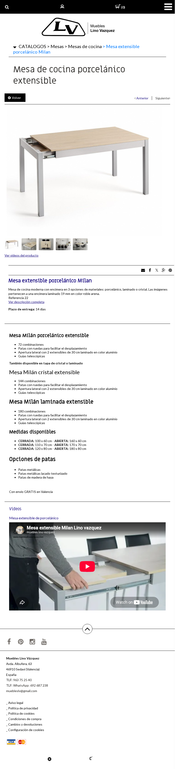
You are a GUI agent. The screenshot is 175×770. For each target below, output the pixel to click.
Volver (16, 98)
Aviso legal (15, 703)
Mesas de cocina (83, 46)
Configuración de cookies (26, 730)
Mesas (55, 46)
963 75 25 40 (22, 680)
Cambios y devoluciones (25, 724)
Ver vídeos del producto (21, 255)
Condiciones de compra (24, 719)
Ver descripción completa (26, 302)
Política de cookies (21, 713)
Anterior (142, 98)
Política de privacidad (23, 708)
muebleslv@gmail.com (21, 691)
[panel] (49, 759)
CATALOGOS (32, 46)
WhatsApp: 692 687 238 (30, 685)
